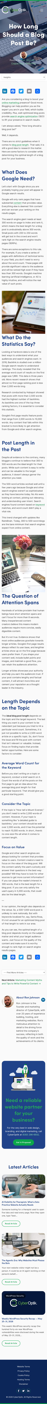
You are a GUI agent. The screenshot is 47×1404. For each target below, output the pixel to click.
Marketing (30, 63)
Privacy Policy (24, 1371)
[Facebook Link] (18, 1391)
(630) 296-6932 (30, 1134)
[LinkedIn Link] (28, 1391)
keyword (40, 504)
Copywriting (17, 63)
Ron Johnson (28, 60)
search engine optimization (24, 116)
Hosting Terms (23, 1379)
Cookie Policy (23, 1375)
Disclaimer (23, 1384)
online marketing (10, 102)
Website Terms (23, 1366)
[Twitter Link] (23, 1391)
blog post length (20, 145)
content (17, 203)
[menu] (23, 77)
